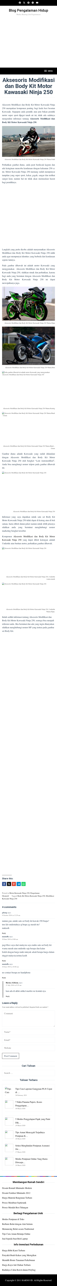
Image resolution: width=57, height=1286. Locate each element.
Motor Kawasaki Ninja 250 (19, 893)
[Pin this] (14, 884)
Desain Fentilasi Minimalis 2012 (16, 1192)
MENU (50, 71)
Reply (4, 933)
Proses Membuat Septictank (14, 1202)
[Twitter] (24, 3)
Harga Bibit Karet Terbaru (13, 1250)
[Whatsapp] (23, 884)
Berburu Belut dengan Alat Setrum (17, 1224)
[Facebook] (20, 3)
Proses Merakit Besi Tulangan (15, 1207)
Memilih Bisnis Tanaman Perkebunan (18, 1260)
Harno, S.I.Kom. (12, 982)
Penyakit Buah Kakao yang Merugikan (19, 1255)
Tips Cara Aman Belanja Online (16, 1233)
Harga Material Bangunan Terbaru (17, 1197)
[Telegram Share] (19, 884)
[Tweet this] (9, 884)
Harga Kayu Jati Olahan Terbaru (16, 1264)
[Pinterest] (28, 3)
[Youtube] (37, 3)
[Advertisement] (28, 46)
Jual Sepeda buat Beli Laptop (15, 1238)
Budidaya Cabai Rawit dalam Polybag (19, 1269)
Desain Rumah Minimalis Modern (17, 1188)
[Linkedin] (33, 3)
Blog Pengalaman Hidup (28, 10)
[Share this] (4, 884)
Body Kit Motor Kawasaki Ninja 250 (31, 896)
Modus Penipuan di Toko (13, 1219)
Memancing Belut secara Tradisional (18, 1228)
